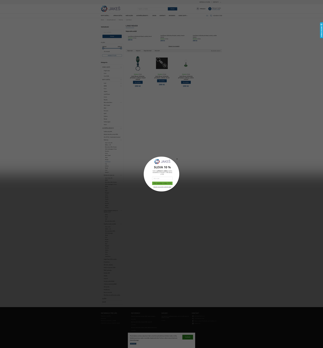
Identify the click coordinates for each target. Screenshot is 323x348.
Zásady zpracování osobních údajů (162, 187)
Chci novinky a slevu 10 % (162, 183)
